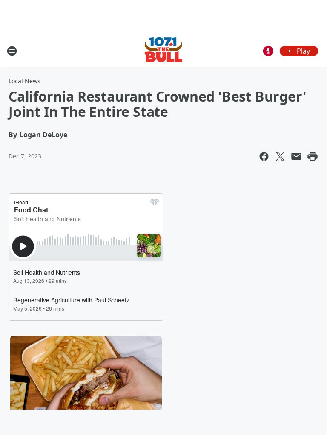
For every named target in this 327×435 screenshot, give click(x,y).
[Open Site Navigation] (12, 51)
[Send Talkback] (268, 51)
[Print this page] (312, 156)
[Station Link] (163, 51)
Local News (24, 81)
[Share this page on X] (280, 156)
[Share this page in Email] (296, 156)
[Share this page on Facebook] (264, 156)
